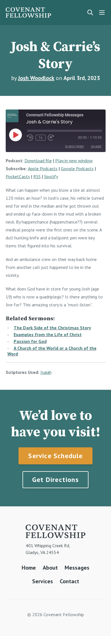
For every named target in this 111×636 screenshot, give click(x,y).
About (50, 567)
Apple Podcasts (42, 168)
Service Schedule (55, 455)
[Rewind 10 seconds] (30, 137)
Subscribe (74, 146)
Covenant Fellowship (28, 12)
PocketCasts (18, 176)
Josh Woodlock (36, 78)
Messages (77, 567)
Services (42, 581)
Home (29, 567)
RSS (37, 176)
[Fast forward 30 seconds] (51, 137)
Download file (38, 160)
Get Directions (55, 479)
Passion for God (30, 341)
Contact (69, 581)
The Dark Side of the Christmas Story (52, 327)
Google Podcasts (77, 168)
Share (96, 146)
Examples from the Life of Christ (48, 334)
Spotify (51, 176)
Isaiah (46, 372)
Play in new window (74, 160)
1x (40, 138)
